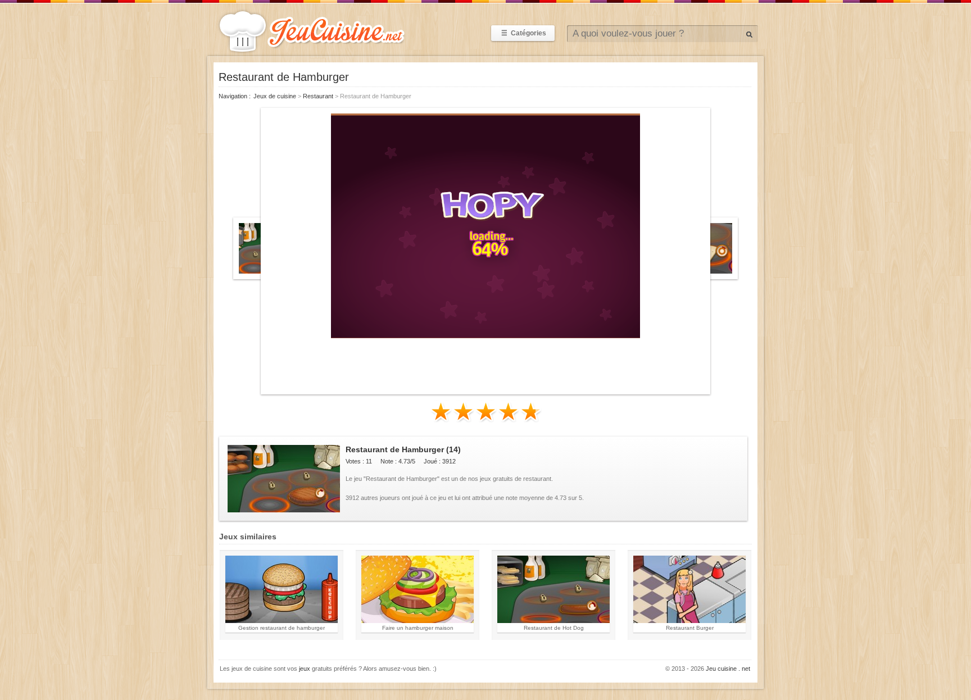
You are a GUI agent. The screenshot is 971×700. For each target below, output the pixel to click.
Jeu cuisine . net (728, 668)
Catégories (523, 33)
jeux (304, 668)
